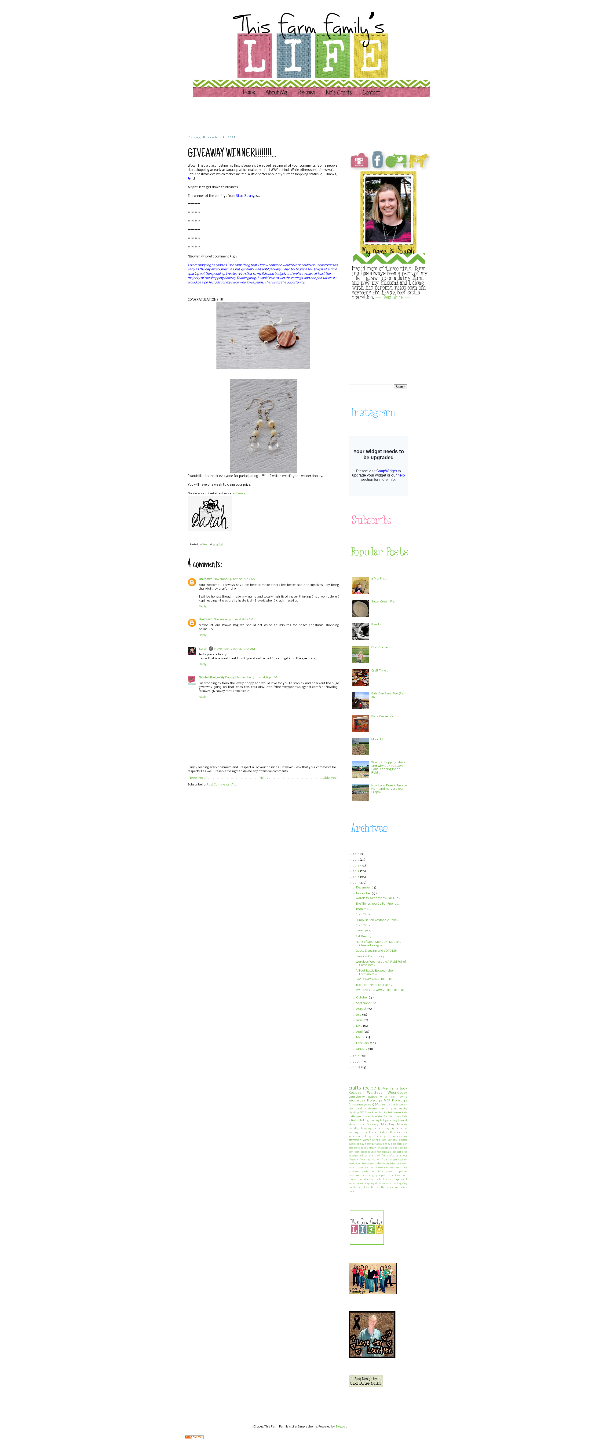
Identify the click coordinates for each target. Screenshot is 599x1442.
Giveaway (373, 1124)
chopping (366, 1128)
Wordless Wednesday (387, 1093)
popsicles (402, 1171)
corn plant (361, 1152)
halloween (394, 1112)
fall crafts (388, 1156)
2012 (356, 877)
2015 (356, 859)
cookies (378, 1128)
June (359, 1020)
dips (404, 1152)
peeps (360, 1116)
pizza (380, 1171)
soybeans (360, 1183)
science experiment (396, 1179)
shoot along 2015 (366, 1136)
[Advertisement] (277, 115)
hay (384, 1164)
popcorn (389, 1171)
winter (367, 1140)
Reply (203, 606)
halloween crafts (371, 1164)
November (364, 893)
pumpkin (381, 1175)
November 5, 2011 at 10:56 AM (234, 648)
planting (354, 1112)
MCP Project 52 (395, 1100)
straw (378, 1183)
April (359, 1031)
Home (264, 777)
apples (380, 1144)
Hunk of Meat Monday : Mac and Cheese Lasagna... (379, 943)
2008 (357, 1067)
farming (353, 1132)
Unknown (205, 579)
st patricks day (397, 1136)
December (363, 887)
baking (364, 1120)
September (364, 1003)
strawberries (356, 1124)
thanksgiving (399, 1183)
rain (404, 1175)
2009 (357, 1061)
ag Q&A (373, 1104)
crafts (355, 1088)
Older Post (330, 777)
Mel (385, 1088)
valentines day (374, 1116)
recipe (369, 1088)
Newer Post (197, 777)
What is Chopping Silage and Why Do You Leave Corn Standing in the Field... (388, 767)
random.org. (239, 493)
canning (375, 1120)
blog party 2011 (399, 1144)
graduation (355, 1164)
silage (383, 1136)
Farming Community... (371, 956)
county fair (374, 1152)
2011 (356, 882)
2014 (356, 865)
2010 (356, 1056)
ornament (354, 1171)
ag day (360, 1144)
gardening (391, 1120)
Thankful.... (363, 909)
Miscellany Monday (394, 1124)
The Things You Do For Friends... (378, 903)
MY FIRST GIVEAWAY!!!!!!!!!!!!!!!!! (380, 990)
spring (370, 1183)
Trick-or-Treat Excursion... (374, 985)
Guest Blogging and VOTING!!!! (378, 950)
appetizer (370, 1144)
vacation (371, 1187)
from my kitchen (370, 1160)
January (362, 1048)
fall (382, 1120)
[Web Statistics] (194, 1438)
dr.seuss (354, 1156)
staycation (355, 1140)
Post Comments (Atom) (224, 784)
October (362, 997)
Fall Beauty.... (365, 936)
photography (399, 1108)
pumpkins (394, 1175)
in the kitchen (369, 1132)
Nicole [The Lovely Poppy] (217, 677)
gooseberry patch (363, 1096)
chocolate (383, 1148)
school (380, 1179)
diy (392, 1128)
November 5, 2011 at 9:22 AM (233, 619)
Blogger (341, 1426)
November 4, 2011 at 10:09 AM (235, 579)
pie (372, 1171)
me (385, 1168)
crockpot (372, 1112)
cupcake (386, 1152)
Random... (378, 624)
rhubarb (353, 1179)
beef (359, 1108)
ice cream (401, 1164)
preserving (368, 1175)
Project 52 (374, 1100)
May (359, 1026)
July (359, 1014)
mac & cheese (373, 1168)
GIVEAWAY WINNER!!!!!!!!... (375, 979)
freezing (353, 1160)
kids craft (386, 1132)
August (361, 1008)
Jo (365, 1104)
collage (393, 1148)
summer (386, 1183)
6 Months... (379, 578)
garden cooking (398, 1160)
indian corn (356, 1168)
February (363, 1043)
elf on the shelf (370, 1156)
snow (352, 1183)
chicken (371, 1148)
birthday (354, 1128)
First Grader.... (381, 647)
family (383, 1112)
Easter (399, 1104)
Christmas (356, 1104)
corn (351, 1152)
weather (381, 1187)
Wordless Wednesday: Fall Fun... (378, 898)
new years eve (398, 1168)
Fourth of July (392, 1116)
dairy (387, 1128)
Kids (384, 1140)
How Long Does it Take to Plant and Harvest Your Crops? (389, 789)
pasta (365, 1171)
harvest (402, 1120)
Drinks (376, 1140)
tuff (363, 1187)
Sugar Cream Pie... (383, 601)
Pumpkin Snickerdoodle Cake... (377, 920)
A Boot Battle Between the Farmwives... (374, 972)
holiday (391, 1164)
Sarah (203, 648)
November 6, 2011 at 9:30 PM (257, 677)
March (361, 1037)
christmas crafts (376, 1108)
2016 (356, 854)
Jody (403, 1088)
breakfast (354, 1148)
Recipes (355, 1093)
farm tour (401, 1156)
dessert (397, 1152)
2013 (356, 871)
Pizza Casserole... (383, 716)
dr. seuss (401, 1128)
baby (387, 1144)
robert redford (367, 1179)
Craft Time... (379, 670)
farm (394, 1088)
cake (363, 1148)
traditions (354, 1187)
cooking (402, 1148)
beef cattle (387, 1104)
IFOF (363, 1112)
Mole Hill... (378, 739)
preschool (354, 1175)
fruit (384, 1160)
